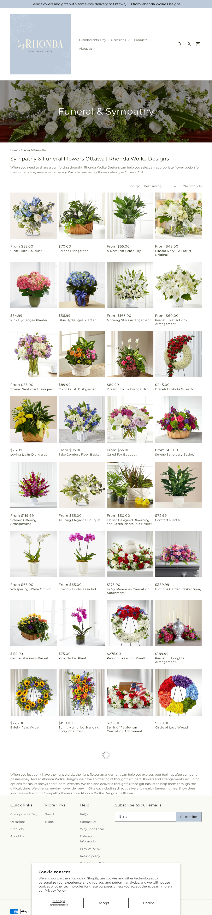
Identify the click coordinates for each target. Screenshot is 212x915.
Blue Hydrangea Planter (77, 320)
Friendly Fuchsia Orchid (77, 589)
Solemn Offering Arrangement (23, 522)
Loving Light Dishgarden (29, 454)
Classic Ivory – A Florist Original (173, 252)
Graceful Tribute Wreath (174, 389)
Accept (104, 903)
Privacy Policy (55, 890)
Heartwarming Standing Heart (126, 798)
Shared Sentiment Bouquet (31, 389)
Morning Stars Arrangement (129, 320)
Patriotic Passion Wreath (126, 658)
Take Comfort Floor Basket (80, 454)
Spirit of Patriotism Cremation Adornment (124, 729)
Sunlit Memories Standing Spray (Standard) (79, 729)
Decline (149, 903)
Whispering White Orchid (30, 589)
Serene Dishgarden (73, 251)
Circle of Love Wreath (172, 727)
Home (14, 150)
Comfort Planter (168, 520)
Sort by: (134, 186)
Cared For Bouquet (122, 454)
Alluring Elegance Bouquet (80, 520)
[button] (119, 40)
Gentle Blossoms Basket (29, 658)
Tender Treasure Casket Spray (82, 796)
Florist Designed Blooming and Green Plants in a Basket (129, 522)
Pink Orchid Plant (72, 658)
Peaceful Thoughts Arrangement (169, 660)
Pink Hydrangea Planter (28, 320)
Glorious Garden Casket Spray (178, 589)
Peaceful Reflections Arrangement (171, 322)
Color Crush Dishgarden (77, 389)
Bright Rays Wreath (26, 727)
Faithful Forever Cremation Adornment (31, 798)
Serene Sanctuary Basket (174, 454)
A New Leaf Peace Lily (124, 251)
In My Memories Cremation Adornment (128, 591)
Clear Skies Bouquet (26, 251)
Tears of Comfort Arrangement (168, 798)
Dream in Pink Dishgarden (127, 389)
